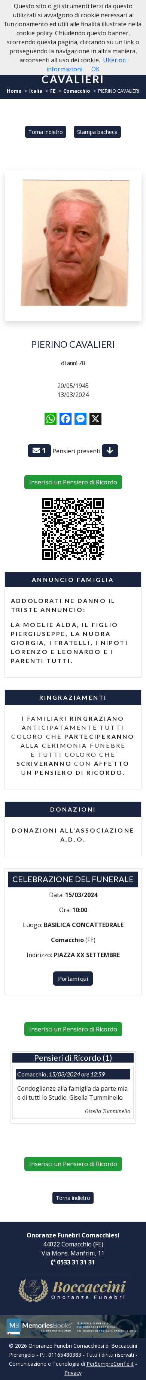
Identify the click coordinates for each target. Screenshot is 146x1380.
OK (95, 69)
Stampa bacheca (97, 131)
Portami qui (73, 978)
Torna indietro (45, 131)
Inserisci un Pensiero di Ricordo (73, 482)
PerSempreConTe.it (110, 1363)
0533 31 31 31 (75, 1262)
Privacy (73, 1372)
